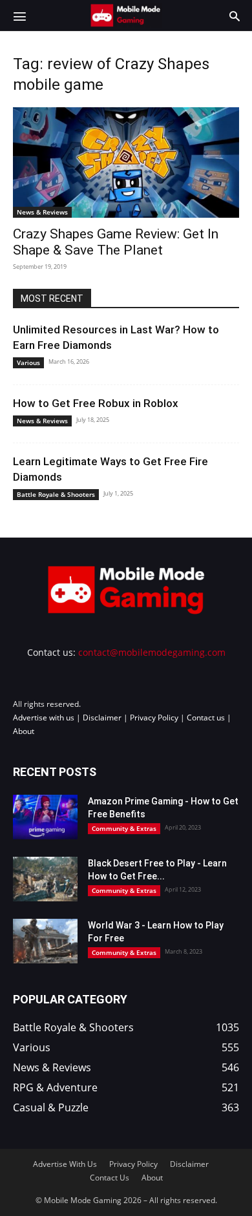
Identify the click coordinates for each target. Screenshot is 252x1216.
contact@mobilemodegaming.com (152, 652)
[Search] (234, 15)
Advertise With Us (65, 1163)
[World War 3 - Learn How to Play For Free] (45, 941)
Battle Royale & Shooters (56, 494)
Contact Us (109, 1177)
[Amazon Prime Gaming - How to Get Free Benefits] (45, 817)
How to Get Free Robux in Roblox (95, 403)
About (23, 731)
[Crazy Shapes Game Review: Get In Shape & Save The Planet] (126, 162)
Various (28, 362)
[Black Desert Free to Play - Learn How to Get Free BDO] (45, 879)
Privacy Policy (154, 717)
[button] (19, 15)
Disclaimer (102, 717)
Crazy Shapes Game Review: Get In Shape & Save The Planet (115, 242)
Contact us (206, 717)
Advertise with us (43, 717)
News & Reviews (42, 211)
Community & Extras (124, 828)
